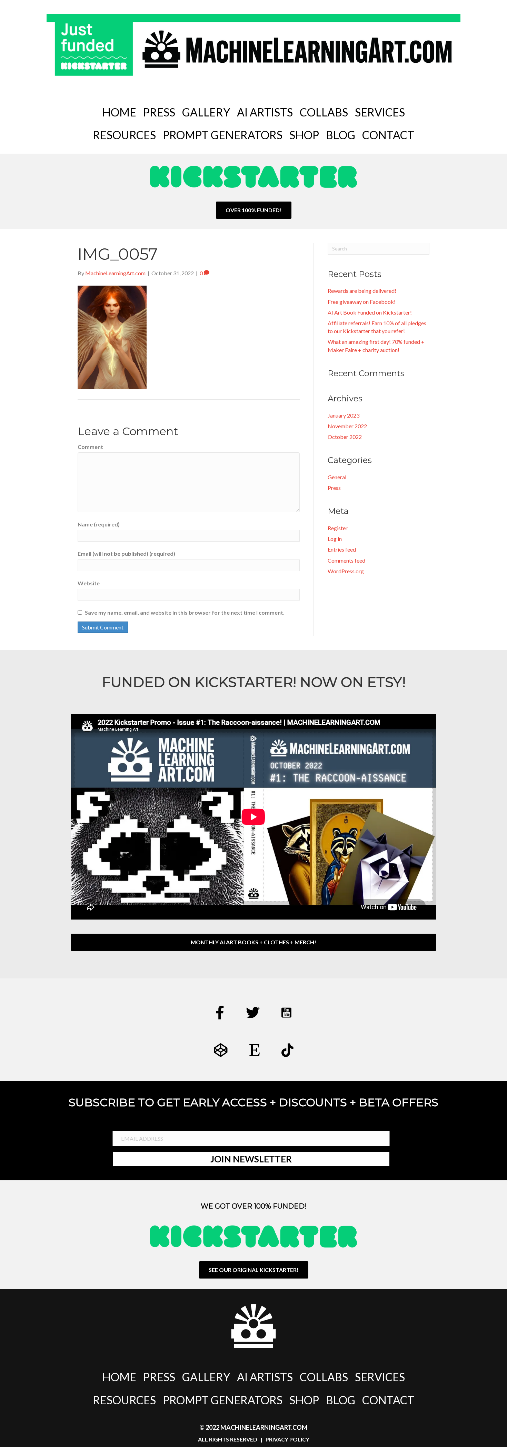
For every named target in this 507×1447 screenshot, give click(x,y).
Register (338, 528)
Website (89, 583)
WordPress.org (346, 571)
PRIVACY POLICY (287, 1439)
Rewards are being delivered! (362, 290)
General (337, 477)
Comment (90, 446)
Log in (335, 538)
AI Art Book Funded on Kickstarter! (370, 312)
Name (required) (99, 524)
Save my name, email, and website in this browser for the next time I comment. (185, 612)
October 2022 (345, 436)
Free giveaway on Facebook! (362, 301)
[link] (119, 112)
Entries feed (342, 549)
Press (334, 487)
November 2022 (347, 426)
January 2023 (343, 415)
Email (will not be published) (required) (126, 553)
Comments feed (346, 560)
